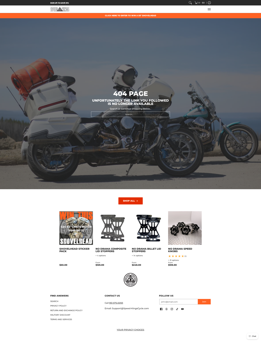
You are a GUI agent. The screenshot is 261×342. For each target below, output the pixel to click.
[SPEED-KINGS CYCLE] (59, 9)
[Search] (190, 2)
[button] (161, 309)
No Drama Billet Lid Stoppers (146, 250)
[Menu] (209, 9)
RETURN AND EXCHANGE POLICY (66, 310)
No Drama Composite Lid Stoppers (111, 250)
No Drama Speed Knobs (180, 250)
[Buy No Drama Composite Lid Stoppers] (112, 228)
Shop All (129, 201)
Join (204, 301)
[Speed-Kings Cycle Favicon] (130, 280)
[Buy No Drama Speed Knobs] (185, 228)
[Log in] (209, 2)
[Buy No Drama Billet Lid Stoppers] (148, 228)
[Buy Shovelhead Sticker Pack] (76, 228)
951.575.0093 (116, 303)
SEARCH (54, 301)
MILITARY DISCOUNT (60, 315)
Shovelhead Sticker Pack (74, 250)
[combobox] (130, 114)
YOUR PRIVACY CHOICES (130, 330)
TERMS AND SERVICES (61, 319)
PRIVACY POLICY (58, 306)
